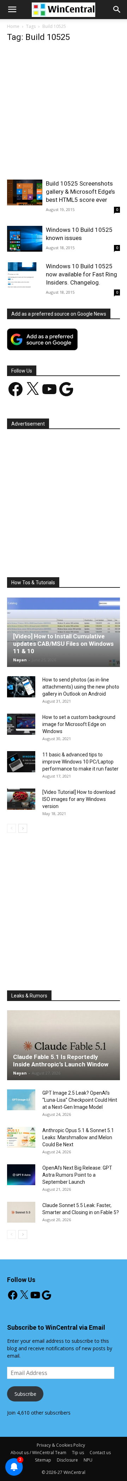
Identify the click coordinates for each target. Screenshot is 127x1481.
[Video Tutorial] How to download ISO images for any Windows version (78, 799)
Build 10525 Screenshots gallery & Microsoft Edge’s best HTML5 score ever (80, 191)
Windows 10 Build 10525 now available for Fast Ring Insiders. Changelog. (81, 274)
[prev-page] (11, 828)
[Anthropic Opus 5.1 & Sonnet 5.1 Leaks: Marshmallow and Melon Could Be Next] (21, 1137)
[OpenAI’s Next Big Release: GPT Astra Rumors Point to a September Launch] (21, 1175)
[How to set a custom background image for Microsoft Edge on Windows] (21, 724)
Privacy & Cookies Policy (61, 1445)
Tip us (78, 1453)
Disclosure (67, 1460)
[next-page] (22, 828)
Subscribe (25, 1394)
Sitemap (43, 1460)
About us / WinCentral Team (38, 1453)
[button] (117, 9)
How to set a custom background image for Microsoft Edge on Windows (78, 724)
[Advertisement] (63, 113)
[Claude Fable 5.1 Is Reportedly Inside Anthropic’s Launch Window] (63, 1045)
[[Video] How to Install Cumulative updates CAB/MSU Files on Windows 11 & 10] (63, 632)
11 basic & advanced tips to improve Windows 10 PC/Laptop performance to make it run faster (80, 762)
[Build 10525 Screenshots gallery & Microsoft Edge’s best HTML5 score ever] (24, 192)
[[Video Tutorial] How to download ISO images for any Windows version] (21, 799)
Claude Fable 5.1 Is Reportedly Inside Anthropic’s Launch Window (60, 1060)
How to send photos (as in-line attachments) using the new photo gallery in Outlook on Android (80, 687)
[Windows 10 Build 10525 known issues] (24, 239)
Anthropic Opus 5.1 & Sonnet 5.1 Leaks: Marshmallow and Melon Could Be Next (78, 1137)
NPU (88, 1460)
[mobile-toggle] (12, 9)
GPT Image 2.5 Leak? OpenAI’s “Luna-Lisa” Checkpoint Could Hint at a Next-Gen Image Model (79, 1100)
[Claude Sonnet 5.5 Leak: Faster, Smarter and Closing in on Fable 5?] (21, 1212)
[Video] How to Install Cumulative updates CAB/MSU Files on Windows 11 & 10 (63, 644)
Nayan (20, 659)
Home (13, 26)
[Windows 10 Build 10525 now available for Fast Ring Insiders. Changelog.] (24, 275)
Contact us (100, 1453)
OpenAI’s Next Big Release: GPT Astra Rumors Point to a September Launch (77, 1175)
